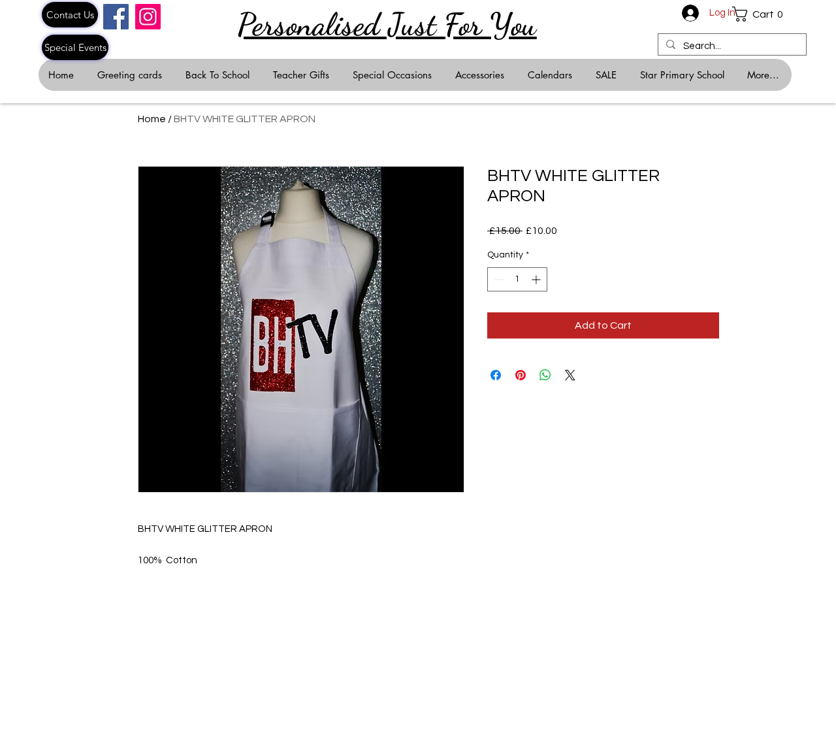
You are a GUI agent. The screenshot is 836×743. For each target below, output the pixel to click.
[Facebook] (116, 16)
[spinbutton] (517, 279)
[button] (761, 14)
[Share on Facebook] (496, 375)
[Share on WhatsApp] (545, 375)
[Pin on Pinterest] (520, 375)
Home (152, 119)
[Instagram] (148, 16)
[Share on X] (570, 375)
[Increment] (537, 279)
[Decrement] (497, 279)
